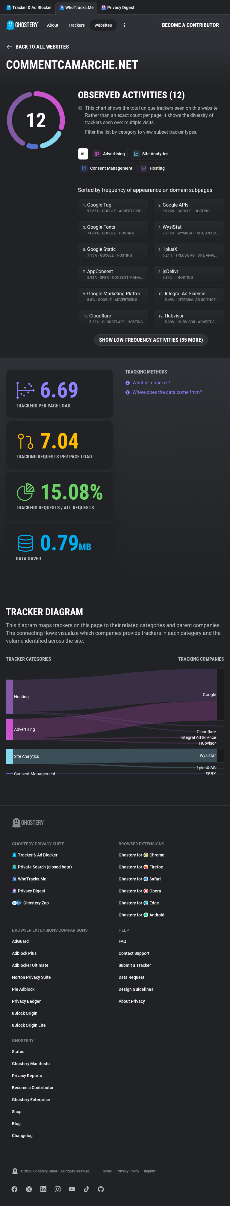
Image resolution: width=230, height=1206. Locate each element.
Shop (17, 1111)
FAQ (122, 941)
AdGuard (20, 941)
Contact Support (134, 953)
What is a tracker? (151, 383)
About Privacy (132, 1001)
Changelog (22, 1135)
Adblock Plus (24, 953)
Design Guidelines (136, 989)
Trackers (76, 25)
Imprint (149, 1171)
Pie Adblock (23, 989)
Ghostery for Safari (140, 879)
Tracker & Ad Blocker (32, 7)
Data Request (131, 977)
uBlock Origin (24, 1013)
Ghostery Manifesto (31, 1063)
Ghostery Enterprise (31, 1099)
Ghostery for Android (141, 915)
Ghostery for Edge (139, 903)
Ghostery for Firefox (141, 867)
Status (18, 1051)
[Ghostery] (22, 25)
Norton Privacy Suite (31, 977)
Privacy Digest (120, 7)
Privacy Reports (27, 1075)
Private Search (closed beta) (45, 867)
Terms (107, 1171)
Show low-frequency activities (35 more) (151, 340)
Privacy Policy (127, 1171)
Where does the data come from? (167, 392)
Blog (16, 1123)
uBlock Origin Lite (29, 1025)
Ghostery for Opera (140, 891)
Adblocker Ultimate (30, 965)
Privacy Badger (26, 1001)
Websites (103, 25)
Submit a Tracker (135, 965)
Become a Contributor (190, 25)
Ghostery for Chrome (141, 855)
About (52, 25)
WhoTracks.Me (79, 7)
